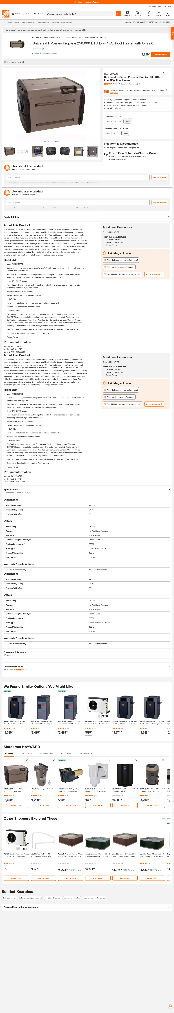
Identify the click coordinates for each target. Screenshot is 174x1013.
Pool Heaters (43, 22)
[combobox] (81, 13)
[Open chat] (172, 33)
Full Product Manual (114, 242)
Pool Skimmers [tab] (85, 753)
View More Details (114, 108)
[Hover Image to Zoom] (51, 105)
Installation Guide (113, 239)
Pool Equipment (29, 22)
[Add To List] (163, 72)
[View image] (9, 151)
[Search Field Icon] (118, 13)
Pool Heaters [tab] (26, 753)
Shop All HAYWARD (111, 232)
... (4, 23)
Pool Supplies (14, 22)
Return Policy (12, 337)
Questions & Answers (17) (130, 84)
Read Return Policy (117, 159)
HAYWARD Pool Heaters (62, 22)
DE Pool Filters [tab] (46, 753)
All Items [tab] (9, 753)
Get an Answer (159, 177)
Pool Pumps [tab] (65, 753)
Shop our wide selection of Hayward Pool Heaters (28, 333)
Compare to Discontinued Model (44, 54)
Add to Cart (16, 805)
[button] (87, 217)
